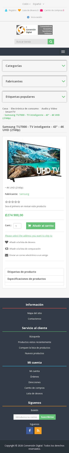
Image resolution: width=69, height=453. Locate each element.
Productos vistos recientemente (34, 342)
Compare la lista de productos (34, 347)
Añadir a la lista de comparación (25, 248)
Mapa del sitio (34, 313)
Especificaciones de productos (27, 279)
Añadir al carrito (43, 225)
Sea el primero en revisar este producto (25, 206)
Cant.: (8, 225)
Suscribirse (47, 416)
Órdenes (34, 376)
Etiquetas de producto (22, 272)
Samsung (24, 193)
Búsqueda (34, 336)
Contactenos (34, 318)
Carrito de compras (35, 387)
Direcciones (34, 382)
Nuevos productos (34, 353)
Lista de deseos (34, 393)
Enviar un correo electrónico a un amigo (28, 255)
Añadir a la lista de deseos (22, 242)
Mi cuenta (34, 371)
